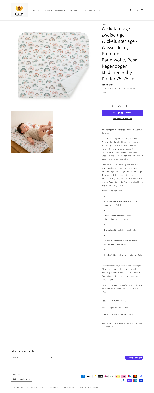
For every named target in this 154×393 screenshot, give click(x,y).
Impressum (96, 387)
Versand (112, 88)
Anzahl (104, 93)
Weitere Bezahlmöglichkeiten (122, 118)
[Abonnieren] (51, 357)
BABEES (18, 387)
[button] (36, 10)
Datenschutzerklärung (54, 387)
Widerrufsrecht (40, 387)
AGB (65, 387)
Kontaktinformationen (83, 387)
